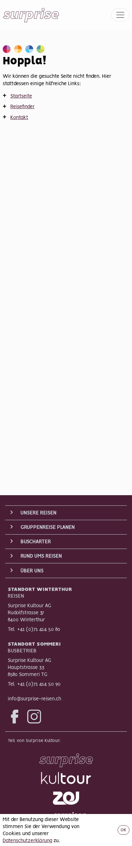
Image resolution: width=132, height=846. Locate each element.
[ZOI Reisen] (66, 798)
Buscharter (36, 541)
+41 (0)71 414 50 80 (38, 629)
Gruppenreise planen (48, 527)
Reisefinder (22, 106)
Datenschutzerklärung (27, 840)
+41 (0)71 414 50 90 (39, 684)
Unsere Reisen (38, 512)
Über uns (32, 570)
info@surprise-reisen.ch (34, 698)
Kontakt (19, 117)
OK (123, 829)
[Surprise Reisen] (66, 758)
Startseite (21, 96)
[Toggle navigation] (120, 15)
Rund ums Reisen (41, 556)
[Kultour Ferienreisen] (66, 778)
